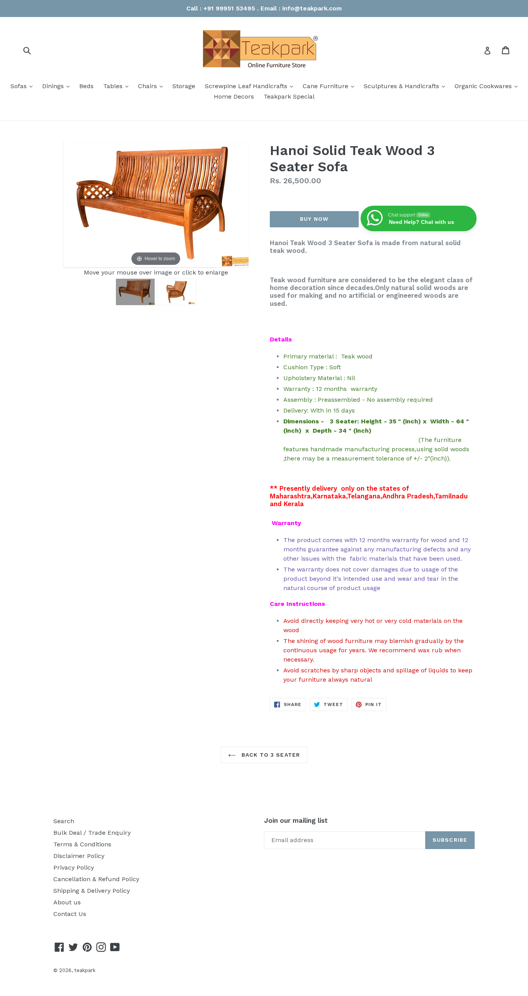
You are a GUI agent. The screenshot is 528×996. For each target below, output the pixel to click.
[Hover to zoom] (156, 204)
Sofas (23, 86)
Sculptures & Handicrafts (406, 86)
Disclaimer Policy (78, 856)
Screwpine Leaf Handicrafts (251, 86)
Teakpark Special (289, 96)
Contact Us (69, 914)
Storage (183, 86)
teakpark (84, 970)
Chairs (152, 86)
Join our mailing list (296, 820)
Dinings (57, 86)
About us (67, 902)
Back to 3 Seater (270, 755)
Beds (86, 86)
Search (63, 821)
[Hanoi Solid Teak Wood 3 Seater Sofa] (135, 292)
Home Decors (234, 96)
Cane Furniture (330, 86)
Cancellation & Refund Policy (96, 879)
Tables (117, 86)
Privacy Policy (73, 867)
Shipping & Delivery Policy (91, 890)
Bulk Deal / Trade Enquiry (92, 832)
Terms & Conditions (82, 844)
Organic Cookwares (488, 86)
